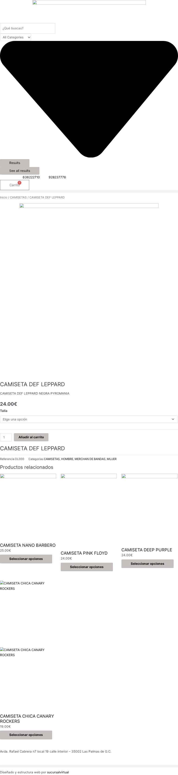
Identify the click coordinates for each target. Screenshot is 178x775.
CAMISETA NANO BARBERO (28, 545)
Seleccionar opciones (26, 559)
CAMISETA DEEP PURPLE (146, 549)
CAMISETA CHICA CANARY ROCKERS (27, 718)
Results (14, 163)
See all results (19, 171)
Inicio (3, 197)
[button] (89, 191)
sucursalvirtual (58, 772)
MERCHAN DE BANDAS (90, 459)
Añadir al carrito (31, 437)
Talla (3, 411)
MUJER (112, 459)
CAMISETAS (18, 197)
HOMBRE (67, 459)
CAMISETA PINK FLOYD (84, 553)
